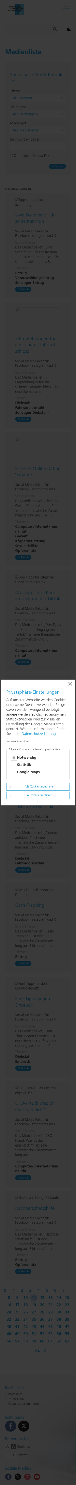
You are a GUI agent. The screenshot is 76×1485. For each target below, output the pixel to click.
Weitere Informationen (18, 742)
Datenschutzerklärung (39, 734)
